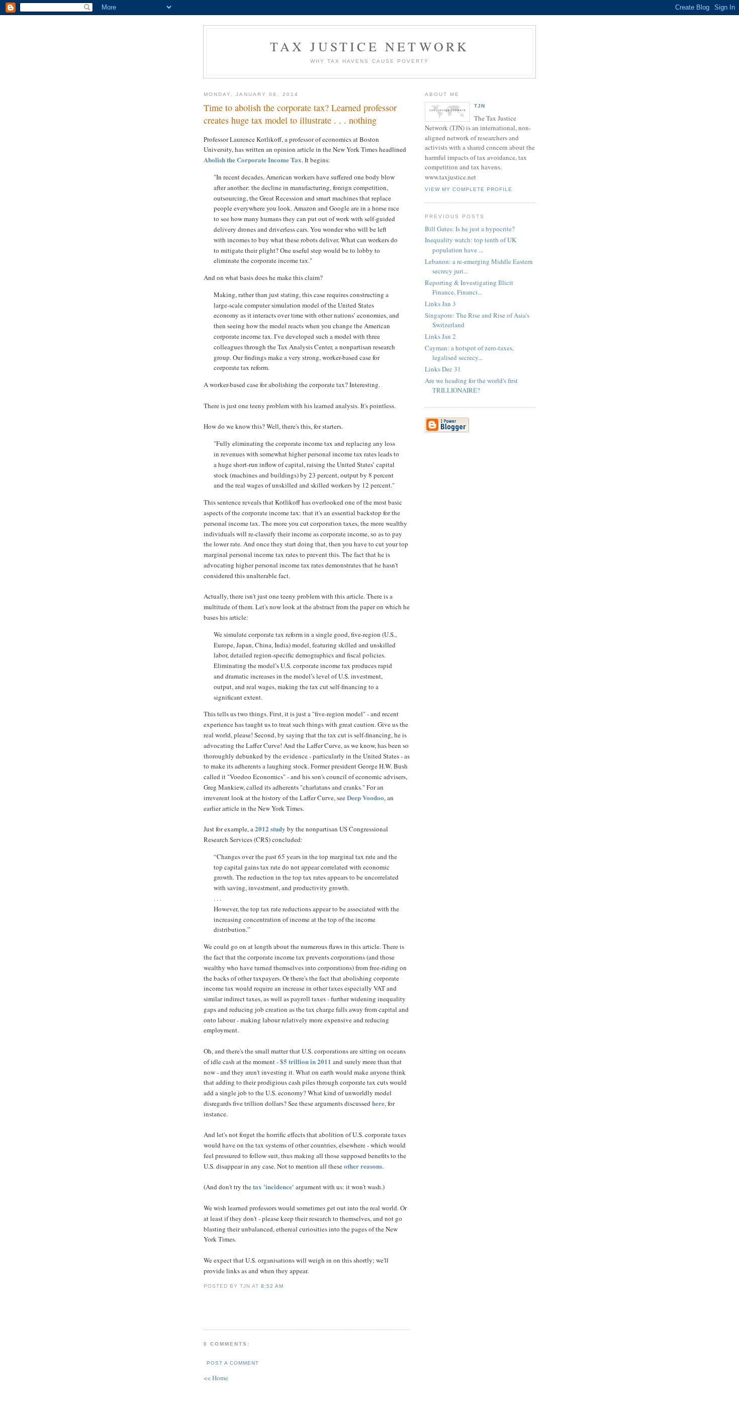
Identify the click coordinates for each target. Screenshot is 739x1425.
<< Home (216, 1377)
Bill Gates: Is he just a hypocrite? (470, 228)
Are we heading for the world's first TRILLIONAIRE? (471, 385)
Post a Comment (233, 1363)
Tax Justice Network (370, 46)
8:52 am (272, 1286)
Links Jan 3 (440, 303)
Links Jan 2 (440, 336)
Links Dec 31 (443, 368)
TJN (479, 106)
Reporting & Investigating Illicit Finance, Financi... (469, 287)
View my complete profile (468, 189)
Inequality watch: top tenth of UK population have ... (470, 244)
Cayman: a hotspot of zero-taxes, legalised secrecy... (469, 352)
